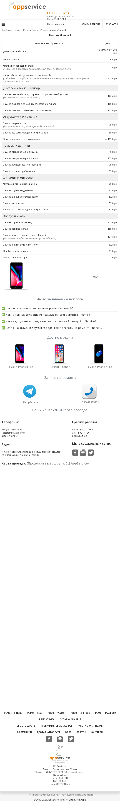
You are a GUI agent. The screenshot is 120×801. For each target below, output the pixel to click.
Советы (81, 732)
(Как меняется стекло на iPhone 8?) (21, 97)
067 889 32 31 (59, 13)
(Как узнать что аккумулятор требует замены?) (29, 126)
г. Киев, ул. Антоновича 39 (60, 16)
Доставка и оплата (48, 732)
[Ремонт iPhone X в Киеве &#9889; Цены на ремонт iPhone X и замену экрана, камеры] (60, 354)
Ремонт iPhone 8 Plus (20, 366)
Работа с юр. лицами (90, 726)
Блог (68, 732)
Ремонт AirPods (80, 713)
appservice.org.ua (77, 772)
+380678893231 (89, 402)
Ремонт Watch (56, 713)
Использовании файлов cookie (77, 794)
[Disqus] (60, 585)
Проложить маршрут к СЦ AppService (58, 463)
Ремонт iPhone (13, 713)
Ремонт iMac (47, 719)
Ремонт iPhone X (60, 366)
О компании (24, 732)
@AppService (30, 402)
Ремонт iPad (34, 713)
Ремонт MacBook (105, 713)
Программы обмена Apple (56, 726)
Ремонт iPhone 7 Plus (99, 366)
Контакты (111, 24)
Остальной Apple (70, 719)
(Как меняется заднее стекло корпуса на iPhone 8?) (29, 238)
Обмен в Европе (90, 24)
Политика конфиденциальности (43, 794)
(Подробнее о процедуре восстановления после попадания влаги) (37, 68)
